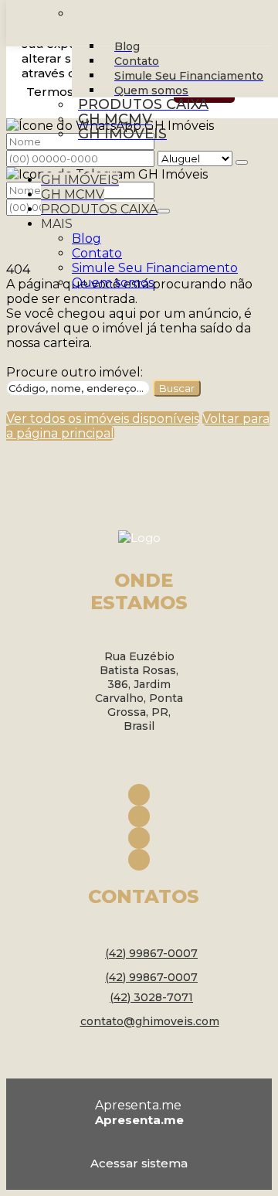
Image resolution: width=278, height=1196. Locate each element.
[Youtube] (139, 838)
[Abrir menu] (14, 161)
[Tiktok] (139, 860)
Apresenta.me (138, 1105)
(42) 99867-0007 (151, 953)
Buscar (177, 388)
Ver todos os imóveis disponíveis (102, 418)
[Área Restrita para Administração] (139, 1160)
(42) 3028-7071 (151, 997)
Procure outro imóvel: (74, 372)
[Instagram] (139, 816)
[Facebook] (139, 795)
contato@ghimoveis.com (149, 1021)
